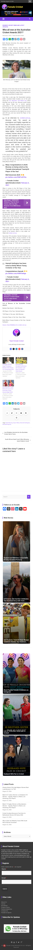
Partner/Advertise (6, 909)
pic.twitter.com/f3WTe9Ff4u (16, 177)
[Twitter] (14, 349)
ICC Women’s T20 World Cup (17, 100)
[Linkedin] (16, 349)
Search (28, 497)
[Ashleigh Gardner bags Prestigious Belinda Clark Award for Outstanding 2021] (8, 360)
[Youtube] (19, 349)
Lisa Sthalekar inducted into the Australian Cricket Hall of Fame (16, 433)
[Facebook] (22, 349)
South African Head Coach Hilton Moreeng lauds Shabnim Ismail (17, 440)
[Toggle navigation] (3, 19)
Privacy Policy (5, 907)
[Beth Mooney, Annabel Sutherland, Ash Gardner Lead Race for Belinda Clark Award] (21, 360)
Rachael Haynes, (7, 424)
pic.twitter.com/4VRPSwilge (16, 273)
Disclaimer (4, 905)
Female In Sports (6, 912)
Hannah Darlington (25, 422)
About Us (4, 902)
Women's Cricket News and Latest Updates (13, 26)
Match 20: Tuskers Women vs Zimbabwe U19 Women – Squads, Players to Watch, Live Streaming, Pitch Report (15, 796)
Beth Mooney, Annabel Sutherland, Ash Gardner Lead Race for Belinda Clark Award (21, 368)
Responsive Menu (30, 1)
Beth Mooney (9, 422)
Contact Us (4, 911)
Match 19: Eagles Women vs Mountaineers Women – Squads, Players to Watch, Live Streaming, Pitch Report (14, 805)
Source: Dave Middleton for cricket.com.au (14, 325)
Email (4, 878)
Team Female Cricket (18, 35)
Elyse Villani (16, 422)
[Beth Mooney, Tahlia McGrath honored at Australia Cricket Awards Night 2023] (8, 383)
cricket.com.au (25, 118)
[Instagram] (11, 349)
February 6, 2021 (7, 35)
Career (3, 904)
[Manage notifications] (4, 945)
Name (4, 869)
